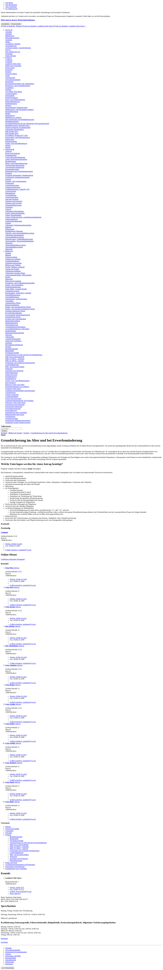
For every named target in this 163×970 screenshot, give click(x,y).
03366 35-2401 (13, 544)
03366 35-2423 (18, 599)
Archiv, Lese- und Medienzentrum (17, 381)
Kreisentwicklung (11, 98)
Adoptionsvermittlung (13, 271)
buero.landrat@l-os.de (20, 891)
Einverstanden (16, 24)
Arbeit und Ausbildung (13, 341)
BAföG (8, 277)
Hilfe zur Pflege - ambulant (14, 359)
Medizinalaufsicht (11, 323)
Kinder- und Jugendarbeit (14, 285)
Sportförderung (10, 379)
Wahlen (8, 145)
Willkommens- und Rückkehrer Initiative (19, 110)
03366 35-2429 (18, 774)
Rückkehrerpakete (11, 112)
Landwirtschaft (10, 191)
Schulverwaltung (11, 257)
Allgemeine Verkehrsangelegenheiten (18, 225)
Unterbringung (10, 393)
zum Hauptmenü (11, 5)
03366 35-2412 (18, 618)
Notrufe (8, 954)
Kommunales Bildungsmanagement (17, 420)
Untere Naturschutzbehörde (15, 213)
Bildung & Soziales (9, 252)
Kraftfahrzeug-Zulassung (14, 231)
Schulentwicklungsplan (13, 263)
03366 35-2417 (18, 755)
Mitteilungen (9, 36)
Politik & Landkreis (8, 59)
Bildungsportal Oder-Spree (14, 415)
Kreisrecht (9, 70)
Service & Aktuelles (8, 31)
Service (8, 50)
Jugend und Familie (12, 269)
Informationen (10, 193)
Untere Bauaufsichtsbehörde (15, 157)
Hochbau (8, 173)
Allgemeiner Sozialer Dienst (15, 273)
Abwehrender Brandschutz (14, 167)
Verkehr (8, 223)
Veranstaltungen (11, 46)
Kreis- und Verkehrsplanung (15, 100)
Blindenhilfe (9, 351)
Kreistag (8, 72)
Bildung (8, 255)
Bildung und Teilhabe (13, 265)
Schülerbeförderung (12, 261)
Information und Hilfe (13, 956)
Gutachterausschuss (12, 185)
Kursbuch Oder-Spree (13, 389)
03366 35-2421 (18, 677)
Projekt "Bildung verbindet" (15, 267)
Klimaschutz (9, 139)
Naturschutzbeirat (11, 219)
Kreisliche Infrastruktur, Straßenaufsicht (19, 175)
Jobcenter (8, 335)
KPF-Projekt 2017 (11, 131)
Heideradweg (10, 116)
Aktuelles (8, 34)
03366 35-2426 (18, 579)
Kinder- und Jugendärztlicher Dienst (18, 307)
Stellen (7, 42)
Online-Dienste (10, 56)
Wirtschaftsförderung (12, 102)
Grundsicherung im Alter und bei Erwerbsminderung (23, 355)
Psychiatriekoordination (13, 313)
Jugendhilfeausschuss (12, 295)
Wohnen (8, 106)
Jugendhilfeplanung (12, 297)
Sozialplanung (10, 417)
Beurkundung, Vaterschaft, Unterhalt (18, 293)
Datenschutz (9, 962)
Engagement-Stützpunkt (13, 407)
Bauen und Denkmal (12, 153)
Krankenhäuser (10, 331)
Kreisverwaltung (11, 74)
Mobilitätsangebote (12, 121)
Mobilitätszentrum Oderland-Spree (17, 125)
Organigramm (10, 78)
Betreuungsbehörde (12, 305)
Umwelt (8, 209)
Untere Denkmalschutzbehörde (16, 159)
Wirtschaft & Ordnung (9, 150)
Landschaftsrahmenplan (13, 221)
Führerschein (9, 229)
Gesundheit (9, 301)
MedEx (8, 114)
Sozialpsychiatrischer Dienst (15, 311)
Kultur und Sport (11, 375)
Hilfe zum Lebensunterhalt (14, 357)
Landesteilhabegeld (12, 365)
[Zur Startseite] (43, 26)
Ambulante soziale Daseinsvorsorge (17, 422)
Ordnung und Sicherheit (13, 201)
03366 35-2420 (18, 657)
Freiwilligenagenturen (13, 409)
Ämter (7, 76)
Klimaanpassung (11, 141)
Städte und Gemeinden (13, 66)
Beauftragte (9, 82)
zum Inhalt (9, 3)
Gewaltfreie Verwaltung (13, 92)
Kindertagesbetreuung (13, 287)
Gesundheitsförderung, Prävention (17, 329)
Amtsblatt (8, 40)
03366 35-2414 (18, 813)
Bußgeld (8, 227)
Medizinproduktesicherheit (14, 333)
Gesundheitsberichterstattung (15, 327)
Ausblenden (5, 24)
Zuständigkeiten (11, 155)
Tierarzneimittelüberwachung (15, 245)
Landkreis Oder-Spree (13, 64)
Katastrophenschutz (12, 169)
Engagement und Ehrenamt (14, 405)
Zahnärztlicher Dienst (12, 317)
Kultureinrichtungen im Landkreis (17, 387)
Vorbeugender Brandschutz (14, 165)
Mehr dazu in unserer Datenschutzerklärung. (18, 20)
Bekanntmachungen (12, 38)
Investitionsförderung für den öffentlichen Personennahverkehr (27, 123)
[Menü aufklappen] (85, 26)
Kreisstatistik (9, 96)
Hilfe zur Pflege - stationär (14, 361)
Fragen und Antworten (13, 399)
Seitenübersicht (10, 960)
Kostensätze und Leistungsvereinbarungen (20, 363)
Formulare (9, 54)
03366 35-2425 (18, 638)
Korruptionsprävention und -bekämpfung (19, 84)
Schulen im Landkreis (13, 259)
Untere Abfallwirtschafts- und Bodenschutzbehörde (23, 217)
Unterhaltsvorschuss (12, 291)
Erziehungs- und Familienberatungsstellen (20, 283)
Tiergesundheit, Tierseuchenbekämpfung (19, 241)
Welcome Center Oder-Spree (15, 403)
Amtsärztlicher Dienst (13, 303)
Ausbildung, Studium (12, 44)
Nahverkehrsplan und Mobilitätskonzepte (19, 119)
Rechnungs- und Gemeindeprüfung (17, 86)
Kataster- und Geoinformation (15, 181)
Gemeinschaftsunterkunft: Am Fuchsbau (19, 401)
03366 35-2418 (18, 735)
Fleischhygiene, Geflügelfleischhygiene (19, 239)
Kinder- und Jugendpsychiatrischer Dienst (20, 309)
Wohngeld (9, 369)
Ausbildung (9, 88)
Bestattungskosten (11, 349)
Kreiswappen (10, 68)
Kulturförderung (11, 377)
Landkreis (8, 62)
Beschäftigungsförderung (14, 345)
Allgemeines (9, 337)
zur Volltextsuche (11, 9)
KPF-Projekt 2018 (11, 133)
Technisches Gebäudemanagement (17, 177)
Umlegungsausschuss (12, 187)
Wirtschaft (8, 249)
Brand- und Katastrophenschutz (16, 163)
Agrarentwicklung (11, 197)
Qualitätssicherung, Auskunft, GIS (17, 189)
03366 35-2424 (18, 794)
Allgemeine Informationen (14, 129)
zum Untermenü (11, 7)
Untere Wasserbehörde (13, 215)
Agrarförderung (10, 195)
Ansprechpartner (11, 94)
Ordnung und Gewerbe (13, 203)
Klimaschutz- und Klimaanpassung (17, 137)
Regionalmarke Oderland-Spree (16, 108)
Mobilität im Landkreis (13, 117)
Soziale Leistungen (12, 395)
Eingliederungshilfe (12, 353)
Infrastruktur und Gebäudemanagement (19, 171)
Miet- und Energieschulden (14, 367)
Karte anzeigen (15, 893)
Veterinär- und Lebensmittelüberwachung (19, 233)
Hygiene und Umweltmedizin (15, 319)
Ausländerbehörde (11, 397)
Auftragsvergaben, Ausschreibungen (18, 48)
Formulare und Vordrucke (14, 371)
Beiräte (7, 147)
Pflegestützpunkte (11, 373)
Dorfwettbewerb (11, 411)
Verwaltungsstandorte (12, 80)
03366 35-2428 (18, 696)
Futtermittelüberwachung (14, 247)
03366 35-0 (17, 887)
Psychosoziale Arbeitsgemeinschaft (17, 315)
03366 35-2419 (18, 716)
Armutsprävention (11, 418)
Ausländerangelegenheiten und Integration (20, 391)
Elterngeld (9, 279)
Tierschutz (9, 243)
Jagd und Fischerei (11, 199)
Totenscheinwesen (11, 325)
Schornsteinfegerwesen (13, 205)
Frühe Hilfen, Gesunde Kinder (16, 289)
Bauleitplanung (10, 161)
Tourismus (9, 207)
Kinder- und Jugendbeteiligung (16, 143)
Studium (8, 90)
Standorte (8, 343)
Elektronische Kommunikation (16, 952)
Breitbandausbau (11, 104)
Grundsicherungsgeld (12, 339)
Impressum (9, 964)
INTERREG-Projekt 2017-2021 (16, 135)
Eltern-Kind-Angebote (13, 281)
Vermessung (9, 183)
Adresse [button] (16, 568)
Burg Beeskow (10, 383)
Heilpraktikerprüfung (12, 321)
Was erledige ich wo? (12, 52)
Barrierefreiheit (10, 958)
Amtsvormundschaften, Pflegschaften (18, 275)
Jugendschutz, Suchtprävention (16, 299)
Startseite (4, 433)
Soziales (8, 347)
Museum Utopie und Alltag (14, 385)
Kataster (8, 179)
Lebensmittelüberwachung (14, 237)
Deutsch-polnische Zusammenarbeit (17, 127)
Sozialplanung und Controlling (16, 413)
